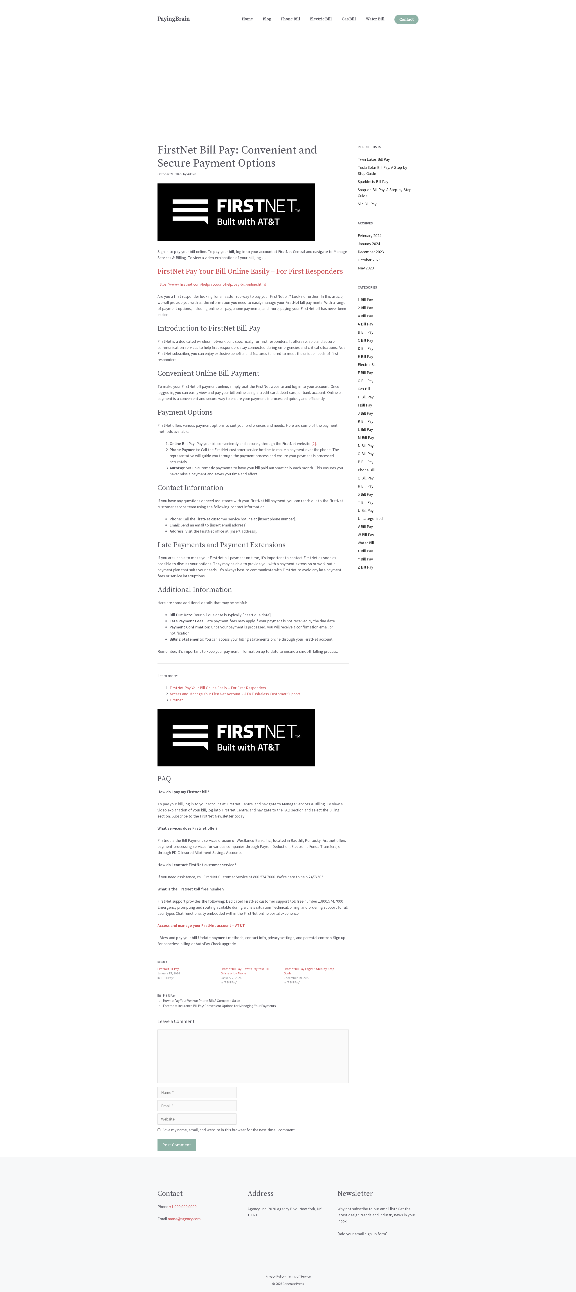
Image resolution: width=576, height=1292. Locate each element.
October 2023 (369, 259)
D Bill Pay (365, 348)
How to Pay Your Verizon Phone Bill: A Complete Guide (201, 1000)
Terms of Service (299, 1276)
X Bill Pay (365, 550)
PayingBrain (174, 19)
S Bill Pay (365, 494)
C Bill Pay (365, 340)
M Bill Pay (366, 437)
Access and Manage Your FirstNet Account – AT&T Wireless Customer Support (235, 693)
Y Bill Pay (365, 559)
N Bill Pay (366, 445)
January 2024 (369, 243)
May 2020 (366, 268)
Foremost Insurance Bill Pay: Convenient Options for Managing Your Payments (219, 1006)
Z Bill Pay (365, 567)
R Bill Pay (365, 486)
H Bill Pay (366, 397)
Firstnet (176, 699)
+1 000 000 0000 (182, 1206)
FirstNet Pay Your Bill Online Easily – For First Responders (250, 271)
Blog (267, 19)
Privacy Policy (275, 1276)
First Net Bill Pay (168, 969)
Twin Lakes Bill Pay (374, 159)
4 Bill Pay (365, 315)
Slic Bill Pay (367, 203)
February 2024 (369, 235)
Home (247, 19)
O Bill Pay (366, 453)
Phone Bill (290, 19)
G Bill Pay (365, 380)
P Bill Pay (365, 461)
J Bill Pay (365, 413)
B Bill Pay (365, 332)
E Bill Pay (365, 356)
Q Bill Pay (366, 478)
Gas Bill (349, 19)
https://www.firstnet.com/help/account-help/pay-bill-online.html (212, 284)
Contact (406, 19)
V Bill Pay (365, 526)
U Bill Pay (366, 510)
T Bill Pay (365, 502)
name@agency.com (184, 1218)
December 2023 (371, 251)
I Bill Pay (365, 405)
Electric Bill (321, 19)
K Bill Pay (365, 421)
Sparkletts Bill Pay (373, 181)
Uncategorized (370, 518)
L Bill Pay (365, 429)
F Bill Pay (169, 995)
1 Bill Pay (365, 299)
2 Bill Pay (365, 307)
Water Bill (375, 19)
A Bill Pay (365, 324)
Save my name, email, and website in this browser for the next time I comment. (229, 1129)
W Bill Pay (366, 534)
